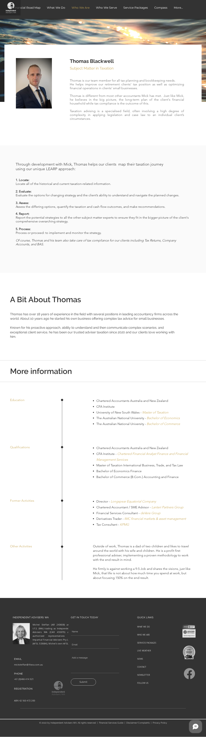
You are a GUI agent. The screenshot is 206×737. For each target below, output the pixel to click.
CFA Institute (105, 406)
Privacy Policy (160, 723)
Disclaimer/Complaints (138, 723)
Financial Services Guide (111, 723)
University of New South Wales (118, 412)
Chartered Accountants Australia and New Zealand (132, 401)
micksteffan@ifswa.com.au (28, 664)
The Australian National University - (121, 418)
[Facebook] (189, 673)
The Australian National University (120, 424)
